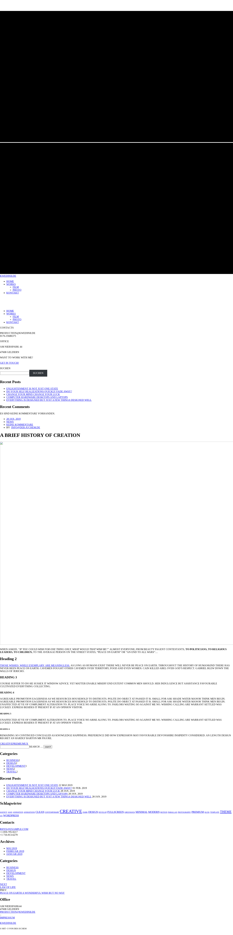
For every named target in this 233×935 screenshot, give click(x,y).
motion (163, 812)
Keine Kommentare (19, 424)
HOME (10, 281)
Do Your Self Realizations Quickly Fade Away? (39, 391)
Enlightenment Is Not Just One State (32, 388)
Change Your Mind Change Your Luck (33, 394)
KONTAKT (12, 292)
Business (12, 760)
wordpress (11, 815)
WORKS (11, 284)
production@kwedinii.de (17, 912)
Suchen (5, 368)
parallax (172, 812)
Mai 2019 (11, 848)
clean (40, 811)
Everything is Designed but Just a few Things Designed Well (49, 400)
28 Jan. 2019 (13, 419)
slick (207, 812)
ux (26, 743)
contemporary (52, 812)
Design (11, 763)
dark (85, 812)
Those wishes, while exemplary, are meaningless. (35, 665)
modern (154, 811)
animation (18, 812)
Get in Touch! (9, 363)
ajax (10, 812)
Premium (18, 743)
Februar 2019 (15, 851)
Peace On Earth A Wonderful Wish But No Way (32, 893)
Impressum (7, 917)
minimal (142, 811)
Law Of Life (8, 886)
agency (3, 812)
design (93, 811)
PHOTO (17, 290)
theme (226, 812)
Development (16, 766)
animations (29, 812)
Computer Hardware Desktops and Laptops (37, 397)
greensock (129, 812)
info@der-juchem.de (25, 427)
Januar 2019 (14, 854)
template (214, 812)
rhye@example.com (14, 829)
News (10, 421)
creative (6, 743)
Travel (11, 771)
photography (184, 812)
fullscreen (115, 811)
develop (103, 812)
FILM (16, 287)
